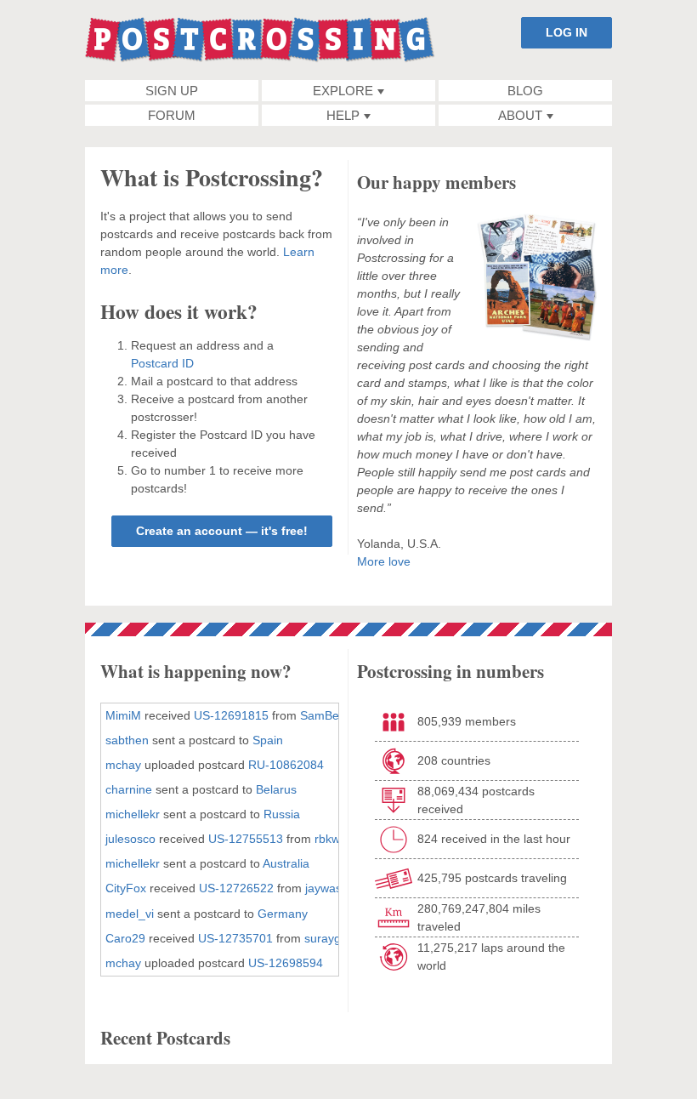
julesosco (130, 839)
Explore (343, 90)
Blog (525, 90)
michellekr (132, 814)
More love (384, 561)
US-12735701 (235, 938)
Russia (282, 814)
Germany (283, 913)
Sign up (171, 90)
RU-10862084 (286, 765)
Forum (172, 115)
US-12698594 (285, 963)
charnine (128, 789)
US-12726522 (236, 888)
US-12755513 (245, 839)
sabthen (127, 740)
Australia (286, 863)
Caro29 (125, 938)
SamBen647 (333, 715)
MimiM (123, 715)
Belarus (276, 789)
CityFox (125, 888)
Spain (267, 740)
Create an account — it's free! (222, 531)
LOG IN (566, 32)
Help (343, 115)
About (520, 115)
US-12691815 (231, 715)
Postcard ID (162, 363)
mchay (123, 765)
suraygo (326, 938)
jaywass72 (333, 888)
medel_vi (129, 913)
